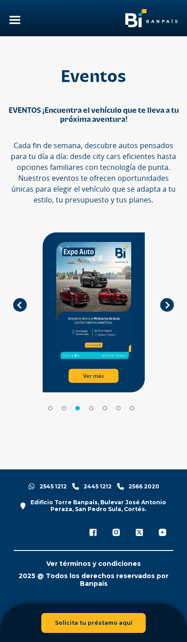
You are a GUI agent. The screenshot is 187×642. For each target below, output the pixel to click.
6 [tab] (118, 408)
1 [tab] (50, 408)
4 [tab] (91, 408)
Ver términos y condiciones (93, 564)
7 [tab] (132, 408)
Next (167, 305)
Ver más (92, 376)
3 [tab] (77, 408)
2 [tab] (64, 408)
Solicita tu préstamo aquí (94, 622)
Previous (20, 305)
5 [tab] (105, 408)
